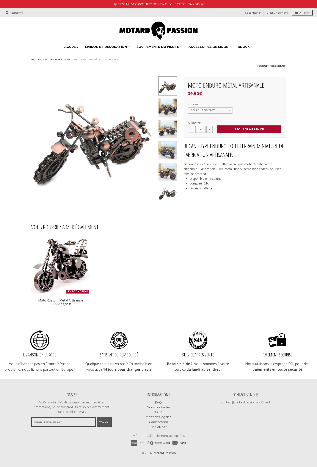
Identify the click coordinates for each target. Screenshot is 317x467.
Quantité (194, 123)
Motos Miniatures (57, 59)
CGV (158, 412)
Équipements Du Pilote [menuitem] (158, 47)
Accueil (36, 59)
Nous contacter (158, 407)
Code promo (158, 422)
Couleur (193, 104)
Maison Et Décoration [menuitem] (106, 47)
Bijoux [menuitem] (244, 47)
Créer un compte (277, 12)
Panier (304, 12)
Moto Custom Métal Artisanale (60, 300)
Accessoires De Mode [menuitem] (208, 47)
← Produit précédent (270, 65)
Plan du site (158, 427)
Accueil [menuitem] (71, 47)
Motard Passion (165, 453)
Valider (104, 421)
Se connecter (253, 12)
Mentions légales (158, 417)
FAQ (158, 403)
